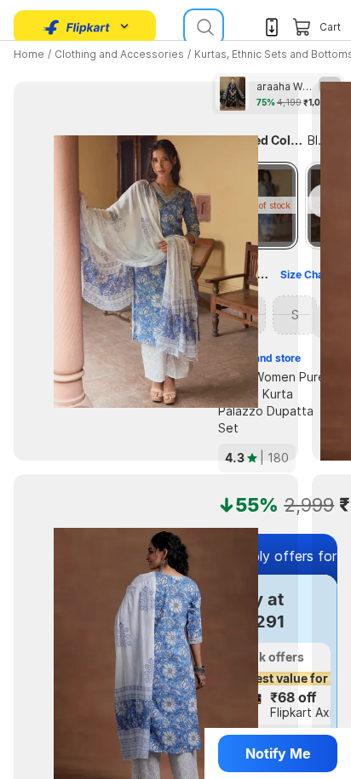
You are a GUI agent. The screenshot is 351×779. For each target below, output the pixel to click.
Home (29, 54)
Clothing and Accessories (119, 54)
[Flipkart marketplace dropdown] (76, 27)
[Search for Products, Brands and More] (203, 27)
